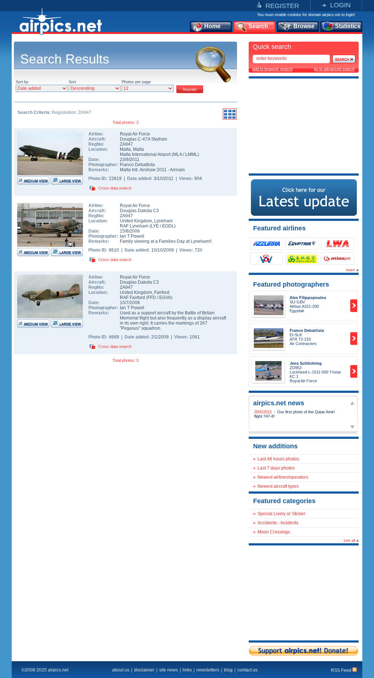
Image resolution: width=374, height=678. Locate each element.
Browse (303, 26)
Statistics (347, 26)
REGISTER (282, 5)
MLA (177, 154)
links (187, 670)
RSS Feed (341, 670)
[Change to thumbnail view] (229, 118)
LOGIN (340, 5)
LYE (155, 226)
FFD (152, 297)
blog (228, 670)
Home (212, 26)
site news (168, 670)
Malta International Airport (145, 154)
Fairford (161, 292)
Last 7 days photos (276, 468)
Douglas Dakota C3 (139, 210)
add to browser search (272, 69)
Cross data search (114, 188)
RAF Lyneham (134, 226)
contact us (247, 670)
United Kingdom (136, 220)
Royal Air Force (135, 134)
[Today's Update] (304, 214)
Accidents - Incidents (277, 522)
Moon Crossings (273, 532)
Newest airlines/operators (282, 477)
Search (258, 26)
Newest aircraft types (278, 486)
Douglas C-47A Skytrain (143, 139)
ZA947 (126, 144)
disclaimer (144, 670)
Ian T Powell (132, 236)
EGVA (165, 297)
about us (120, 670)
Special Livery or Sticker (281, 513)
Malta (125, 149)
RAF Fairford (132, 297)
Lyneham (163, 220)
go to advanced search (334, 69)
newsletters (207, 670)
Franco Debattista (137, 164)
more (350, 270)
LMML (191, 154)
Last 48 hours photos (278, 458)
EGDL (168, 226)
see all (349, 540)
